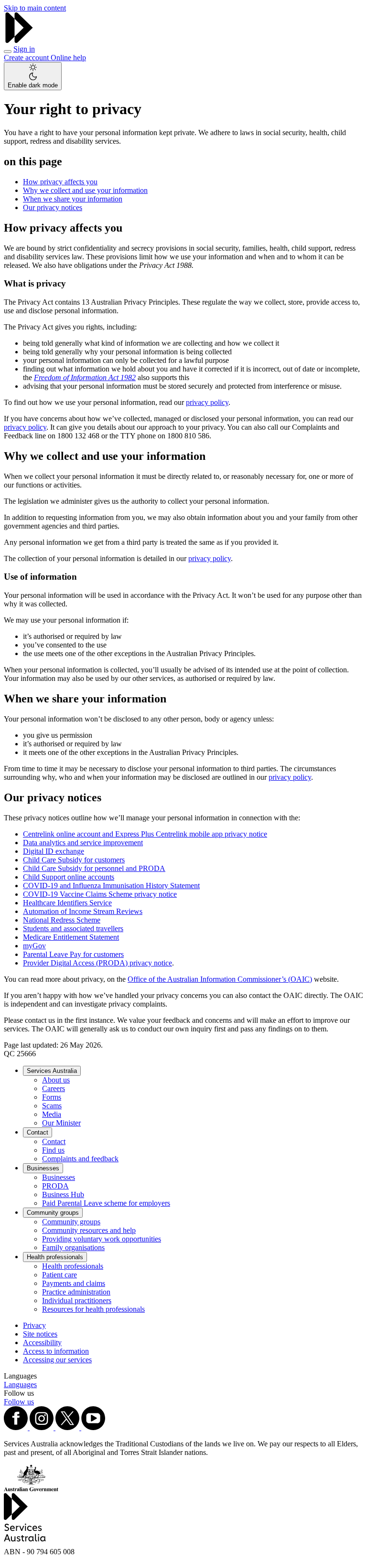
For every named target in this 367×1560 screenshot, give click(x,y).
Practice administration (76, 1292)
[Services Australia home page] (19, 40)
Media (51, 1114)
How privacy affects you (60, 182)
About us (56, 1080)
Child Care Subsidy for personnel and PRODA (94, 868)
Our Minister (61, 1123)
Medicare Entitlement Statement (71, 937)
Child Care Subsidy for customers (74, 860)
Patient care (59, 1275)
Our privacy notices (52, 207)
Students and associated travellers (73, 928)
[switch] (33, 76)
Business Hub (63, 1194)
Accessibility (42, 1342)
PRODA (55, 1186)
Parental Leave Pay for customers (73, 954)
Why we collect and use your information (85, 190)
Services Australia (52, 1070)
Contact (37, 1132)
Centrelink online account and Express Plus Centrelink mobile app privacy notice (145, 834)
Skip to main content (35, 8)
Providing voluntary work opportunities (101, 1239)
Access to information (56, 1351)
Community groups (53, 1212)
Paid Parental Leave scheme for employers (106, 1203)
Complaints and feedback (80, 1159)
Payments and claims (73, 1283)
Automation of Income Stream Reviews (82, 911)
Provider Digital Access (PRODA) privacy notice (97, 963)
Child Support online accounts (68, 877)
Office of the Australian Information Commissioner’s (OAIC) (220, 979)
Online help (68, 57)
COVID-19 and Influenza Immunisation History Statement (111, 885)
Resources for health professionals (93, 1309)
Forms (51, 1097)
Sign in (24, 49)
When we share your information (72, 199)
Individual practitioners (76, 1300)
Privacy (34, 1325)
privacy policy (207, 402)
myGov (34, 946)
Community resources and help (89, 1230)
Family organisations (73, 1247)
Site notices (40, 1334)
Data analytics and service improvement (83, 842)
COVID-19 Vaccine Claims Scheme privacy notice (100, 894)
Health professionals (55, 1257)
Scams (52, 1106)
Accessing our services (57, 1360)
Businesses (43, 1168)
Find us (53, 1150)
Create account (27, 57)
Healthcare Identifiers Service (67, 903)
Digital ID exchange (53, 851)
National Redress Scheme (61, 920)
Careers (53, 1088)
